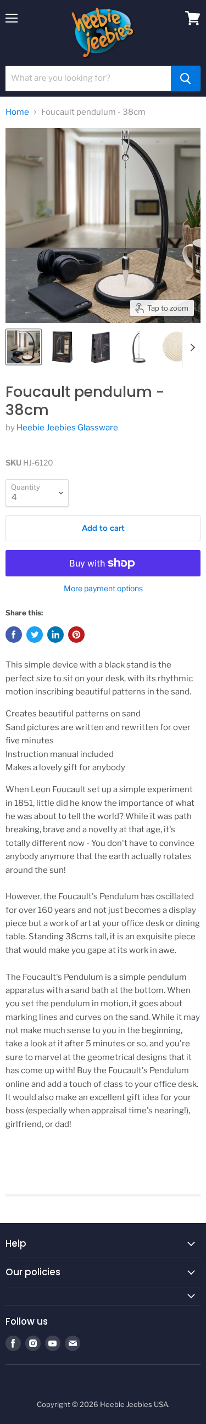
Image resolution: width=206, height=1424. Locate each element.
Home (17, 112)
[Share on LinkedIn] (55, 634)
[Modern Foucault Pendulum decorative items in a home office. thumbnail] (23, 347)
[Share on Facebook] (13, 634)
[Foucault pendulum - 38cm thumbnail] (62, 347)
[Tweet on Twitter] (34, 634)
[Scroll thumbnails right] (190, 347)
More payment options (103, 588)
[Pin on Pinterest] (76, 634)
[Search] (186, 78)
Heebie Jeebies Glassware (67, 428)
